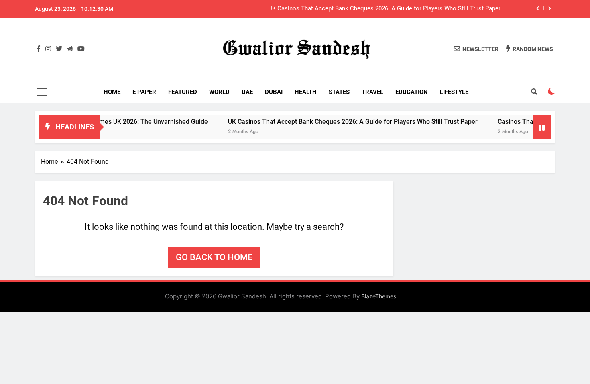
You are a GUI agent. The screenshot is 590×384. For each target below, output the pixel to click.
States (339, 92)
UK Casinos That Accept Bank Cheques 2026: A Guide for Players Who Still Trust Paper (384, 9)
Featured (182, 92)
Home (112, 92)
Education (411, 92)
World (219, 92)
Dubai (274, 92)
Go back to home (214, 257)
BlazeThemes (378, 296)
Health (306, 92)
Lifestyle (454, 92)
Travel (372, 92)
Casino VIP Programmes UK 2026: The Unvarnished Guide (117, 121)
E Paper (144, 92)
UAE (247, 92)
